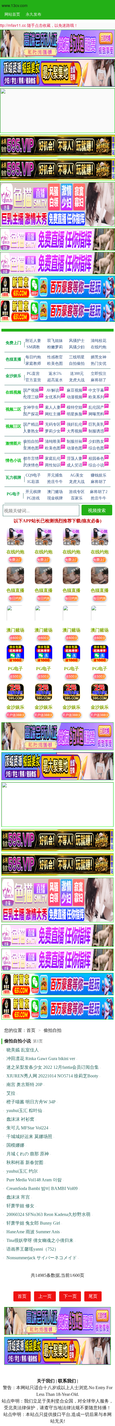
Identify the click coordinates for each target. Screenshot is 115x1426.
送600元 (15, 637)
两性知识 (53, 465)
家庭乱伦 (53, 458)
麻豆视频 (74, 390)
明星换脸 (74, 414)
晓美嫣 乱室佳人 (22, 1050)
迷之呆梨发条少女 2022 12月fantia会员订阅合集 (52, 1067)
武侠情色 (31, 465)
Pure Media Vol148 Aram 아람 (34, 1179)
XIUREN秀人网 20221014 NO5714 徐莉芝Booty (52, 1075)
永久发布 (33, 14)
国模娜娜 (15, 1145)
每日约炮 (15, 598)
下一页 (70, 1296)
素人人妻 (53, 407)
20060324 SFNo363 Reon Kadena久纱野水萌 (48, 1214)
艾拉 (10, 1093)
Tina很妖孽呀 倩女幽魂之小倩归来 (39, 1240)
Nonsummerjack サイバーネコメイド (41, 1257)
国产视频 (31, 390)
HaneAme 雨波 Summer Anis (33, 1231)
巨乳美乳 (96, 424)
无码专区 (53, 424)
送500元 (15, 676)
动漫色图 (74, 448)
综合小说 (96, 465)
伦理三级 (31, 397)
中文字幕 (96, 390)
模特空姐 (74, 407)
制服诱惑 (96, 431)
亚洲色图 (31, 448)
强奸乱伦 (74, 424)
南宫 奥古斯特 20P (24, 1084)
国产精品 (31, 424)
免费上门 (15, 559)
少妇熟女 (96, 441)
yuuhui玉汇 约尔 (22, 1171)
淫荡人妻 (74, 458)
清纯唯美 (53, 441)
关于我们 (46, 1381)
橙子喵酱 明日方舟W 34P (31, 1101)
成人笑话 (74, 465)
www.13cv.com (15, 5)
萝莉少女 (53, 431)
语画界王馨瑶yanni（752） (32, 1249)
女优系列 (53, 397)
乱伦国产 (96, 407)
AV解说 (52, 390)
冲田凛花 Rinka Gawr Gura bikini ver (40, 1058)
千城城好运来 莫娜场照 (29, 1136)
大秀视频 (74, 431)
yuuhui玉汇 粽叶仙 (24, 1110)
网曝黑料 (96, 414)
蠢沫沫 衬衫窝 (20, 1119)
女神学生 (31, 407)
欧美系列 (96, 397)
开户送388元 (15, 714)
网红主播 (53, 414)
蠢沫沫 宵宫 (18, 1197)
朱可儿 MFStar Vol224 (27, 1127)
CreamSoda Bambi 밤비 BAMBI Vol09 (42, 1188)
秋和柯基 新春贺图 (24, 1162)
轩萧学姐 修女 (20, 1205)
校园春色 (96, 458)
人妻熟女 (31, 431)
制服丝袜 (74, 441)
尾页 (92, 1296)
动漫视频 (74, 397)
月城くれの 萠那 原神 (27, 1153)
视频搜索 (97, 510)
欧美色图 (53, 448)
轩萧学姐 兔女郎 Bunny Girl (33, 1223)
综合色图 (96, 448)
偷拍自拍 (31, 441)
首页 (31, 1030)
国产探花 (31, 414)
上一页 (45, 1296)
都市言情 (31, 458)
